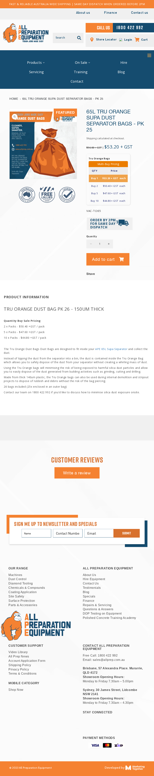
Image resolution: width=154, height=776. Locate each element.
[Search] (79, 38)
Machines (15, 575)
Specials (89, 596)
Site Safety (16, 596)
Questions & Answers (98, 609)
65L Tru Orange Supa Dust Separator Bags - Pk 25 (62, 98)
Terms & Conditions (22, 673)
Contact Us (91, 583)
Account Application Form (26, 660)
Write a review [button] (77, 472)
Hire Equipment (94, 579)
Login (127, 39)
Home (13, 98)
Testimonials (92, 587)
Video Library (18, 652)
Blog (86, 592)
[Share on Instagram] (136, 272)
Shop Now (15, 689)
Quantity (91, 236)
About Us (89, 575)
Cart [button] (143, 39)
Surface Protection (21, 600)
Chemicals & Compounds (26, 587)
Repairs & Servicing (97, 605)
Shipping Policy (19, 665)
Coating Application (22, 592)
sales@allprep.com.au (109, 659)
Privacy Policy (18, 669)
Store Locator (106, 39)
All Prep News (18, 656)
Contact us (139, 12)
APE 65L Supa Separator (111, 349)
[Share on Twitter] (130, 272)
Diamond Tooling (20, 583)
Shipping (91, 138)
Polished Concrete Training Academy (109, 617)
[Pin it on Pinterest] (142, 272)
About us (83, 12)
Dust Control (17, 579)
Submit (126, 533)
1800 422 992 (108, 655)
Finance (110, 12)
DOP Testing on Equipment (102, 613)
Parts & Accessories (22, 605)
